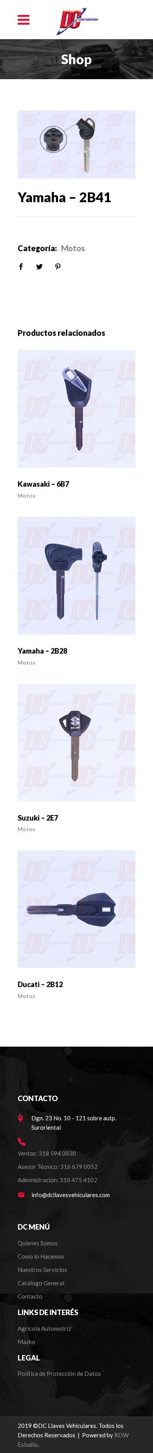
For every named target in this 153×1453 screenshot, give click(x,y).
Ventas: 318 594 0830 (47, 1153)
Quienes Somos (38, 1242)
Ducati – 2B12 (40, 984)
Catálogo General (41, 1282)
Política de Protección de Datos (59, 1373)
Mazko (26, 1341)
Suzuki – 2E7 (38, 817)
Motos (73, 248)
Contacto (30, 1296)
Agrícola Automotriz (45, 1328)
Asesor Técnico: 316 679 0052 (58, 1166)
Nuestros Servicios (42, 1269)
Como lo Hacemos (41, 1256)
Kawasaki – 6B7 (43, 484)
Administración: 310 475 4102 (57, 1179)
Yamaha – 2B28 (42, 651)
